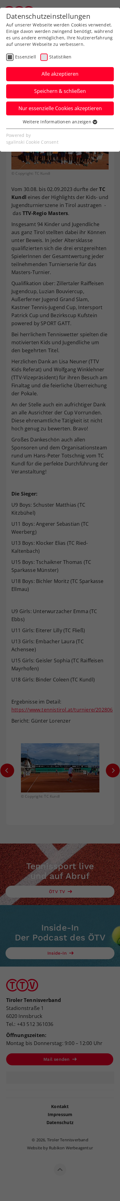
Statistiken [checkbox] (60, 57)
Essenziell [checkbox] (25, 57)
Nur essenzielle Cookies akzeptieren (60, 108)
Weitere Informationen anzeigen (58, 122)
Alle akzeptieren (60, 73)
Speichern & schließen (60, 91)
